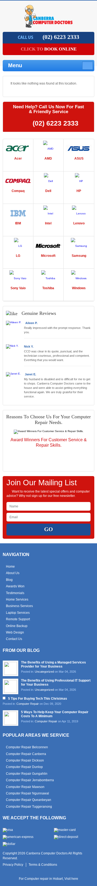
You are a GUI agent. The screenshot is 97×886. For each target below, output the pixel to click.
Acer (18, 158)
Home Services (17, 599)
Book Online (49, 49)
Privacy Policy (13, 865)
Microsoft (48, 256)
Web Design (15, 632)
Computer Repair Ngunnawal (27, 793)
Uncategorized (44, 671)
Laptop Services (18, 613)
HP (79, 191)
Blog (9, 580)
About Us (12, 573)
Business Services (19, 606)
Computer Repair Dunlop (24, 767)
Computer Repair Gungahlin (26, 774)
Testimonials (15, 593)
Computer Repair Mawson (25, 787)
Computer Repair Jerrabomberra (30, 780)
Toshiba (48, 288)
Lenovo (79, 223)
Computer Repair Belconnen (27, 747)
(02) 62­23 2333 (61, 36)
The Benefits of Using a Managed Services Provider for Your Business (53, 664)
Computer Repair (27, 703)
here (74, 879)
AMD (48, 158)
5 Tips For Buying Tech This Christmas (37, 698)
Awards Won (15, 586)
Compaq (18, 191)
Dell (48, 191)
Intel (48, 223)
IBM (18, 223)
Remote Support (18, 619)
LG (18, 256)
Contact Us (14, 639)
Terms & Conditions (43, 865)
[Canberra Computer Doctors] (48, 26)
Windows (79, 288)
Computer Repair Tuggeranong (29, 806)
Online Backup (16, 626)
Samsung (79, 256)
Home (10, 566)
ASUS (79, 158)
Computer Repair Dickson (25, 760)
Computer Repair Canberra (26, 754)
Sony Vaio (18, 288)
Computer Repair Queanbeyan (28, 800)
